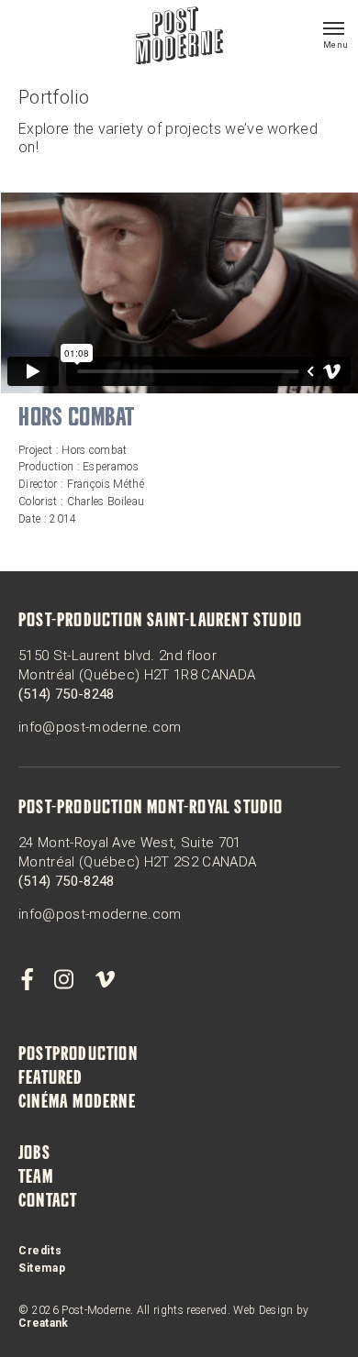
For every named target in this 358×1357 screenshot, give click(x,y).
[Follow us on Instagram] (64, 980)
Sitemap (41, 1268)
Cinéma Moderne (77, 1103)
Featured (51, 1079)
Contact (47, 1202)
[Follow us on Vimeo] (104, 980)
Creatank (43, 1323)
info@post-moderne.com (100, 727)
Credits (40, 1250)
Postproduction (78, 1055)
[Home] (179, 37)
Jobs (34, 1154)
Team (35, 1178)
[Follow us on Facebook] (26, 980)
